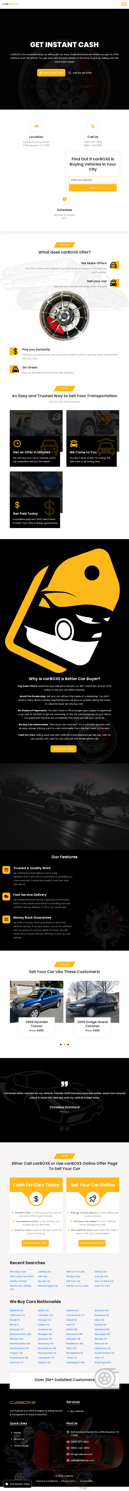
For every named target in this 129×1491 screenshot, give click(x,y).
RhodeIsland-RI (74, 1353)
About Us (18, 1439)
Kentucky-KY (17, 1329)
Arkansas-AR (101, 1310)
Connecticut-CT (75, 1315)
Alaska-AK (43, 1310)
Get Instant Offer (53, 72)
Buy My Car (44, 1281)
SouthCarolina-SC (105, 1353)
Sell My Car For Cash (77, 1285)
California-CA (17, 1315)
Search (93, 187)
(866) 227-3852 (80, 1441)
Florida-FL (15, 1319)
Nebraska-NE (73, 1338)
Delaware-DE (102, 1315)
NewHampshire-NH (20, 1343)
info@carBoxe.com (82, 1454)
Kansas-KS (100, 1324)
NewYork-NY (101, 1343)
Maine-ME (71, 1329)
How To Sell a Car (104, 1281)
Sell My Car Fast (18, 1281)
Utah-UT (99, 1357)
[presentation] (62, 1129)
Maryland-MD (102, 1329)
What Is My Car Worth (22, 1276)
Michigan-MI (45, 1334)
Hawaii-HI (71, 1319)
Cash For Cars (102, 1285)
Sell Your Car (73, 1281)
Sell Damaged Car (48, 1285)
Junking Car (44, 1271)
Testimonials (21, 1445)
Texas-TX (71, 1357)
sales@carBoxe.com (82, 1460)
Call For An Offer (82, 72)
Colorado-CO (45, 1315)
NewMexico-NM (74, 1343)
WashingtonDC (103, 1362)
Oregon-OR (16, 1353)
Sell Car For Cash (75, 1271)
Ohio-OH (71, 1348)
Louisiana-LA (45, 1329)
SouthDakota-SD (19, 1357)
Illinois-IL (14, 1324)
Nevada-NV (101, 1338)
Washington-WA (75, 1362)
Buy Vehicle (77, 1411)
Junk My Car (101, 1276)
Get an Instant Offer (35, 1243)
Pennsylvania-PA (47, 1353)
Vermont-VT (17, 1362)
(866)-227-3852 (93, 142)
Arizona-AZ (72, 1310)
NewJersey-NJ (45, 1343)
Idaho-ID (99, 1319)
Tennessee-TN (46, 1357)
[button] (61, 1044)
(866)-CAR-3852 (93, 145)
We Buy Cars (73, 1276)
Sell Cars (42, 1276)
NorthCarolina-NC (19, 1348)
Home (17, 1432)
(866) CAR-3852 (80, 1448)
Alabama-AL (16, 1310)
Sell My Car (101, 1271)
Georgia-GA (44, 1319)
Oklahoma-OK (103, 1348)
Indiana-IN (43, 1324)
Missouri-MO (16, 1338)
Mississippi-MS (102, 1334)
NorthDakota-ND (47, 1348)
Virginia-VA (44, 1362)
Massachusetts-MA (20, 1334)
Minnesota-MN (74, 1334)
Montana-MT (45, 1338)
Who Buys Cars (18, 1271)
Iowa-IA (70, 1324)
